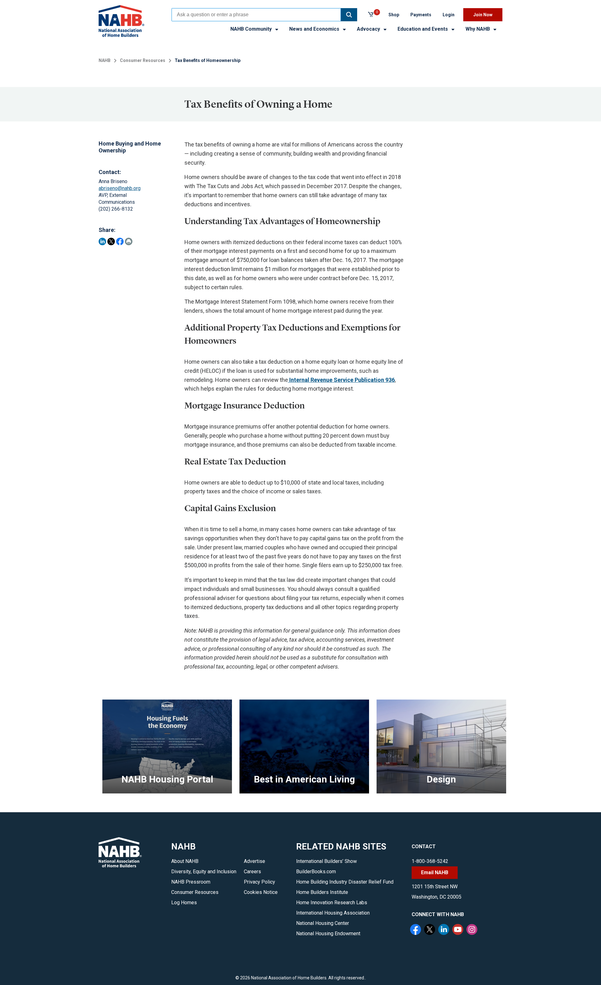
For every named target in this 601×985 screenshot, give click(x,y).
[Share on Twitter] (111, 241)
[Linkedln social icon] (444, 930)
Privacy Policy (259, 882)
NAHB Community (251, 29)
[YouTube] (458, 930)
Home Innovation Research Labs (331, 902)
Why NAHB (478, 29)
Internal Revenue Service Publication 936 (341, 380)
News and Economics (315, 29)
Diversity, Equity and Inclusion (203, 872)
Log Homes (184, 902)
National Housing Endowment (328, 933)
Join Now (482, 14)
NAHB (104, 60)
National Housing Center (322, 923)
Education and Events (423, 29)
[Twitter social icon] (430, 930)
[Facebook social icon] (416, 930)
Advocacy (369, 29)
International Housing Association (333, 913)
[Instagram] (472, 930)
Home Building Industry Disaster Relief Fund (344, 882)
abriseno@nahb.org (120, 188)
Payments (420, 14)
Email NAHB (434, 872)
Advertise (254, 861)
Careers (252, 872)
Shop (393, 14)
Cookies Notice (261, 892)
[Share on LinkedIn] (102, 241)
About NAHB (184, 861)
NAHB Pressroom (190, 882)
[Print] (128, 241)
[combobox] (256, 14)
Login (449, 14)
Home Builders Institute (322, 892)
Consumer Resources (142, 60)
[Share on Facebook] (120, 241)
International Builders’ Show (326, 861)
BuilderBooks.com (316, 872)
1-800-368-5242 (430, 861)
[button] (349, 14)
